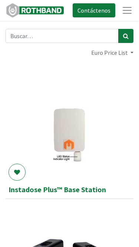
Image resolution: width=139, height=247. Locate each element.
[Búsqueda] (125, 36)
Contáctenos (93, 10)
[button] (17, 172)
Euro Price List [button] (110, 52)
